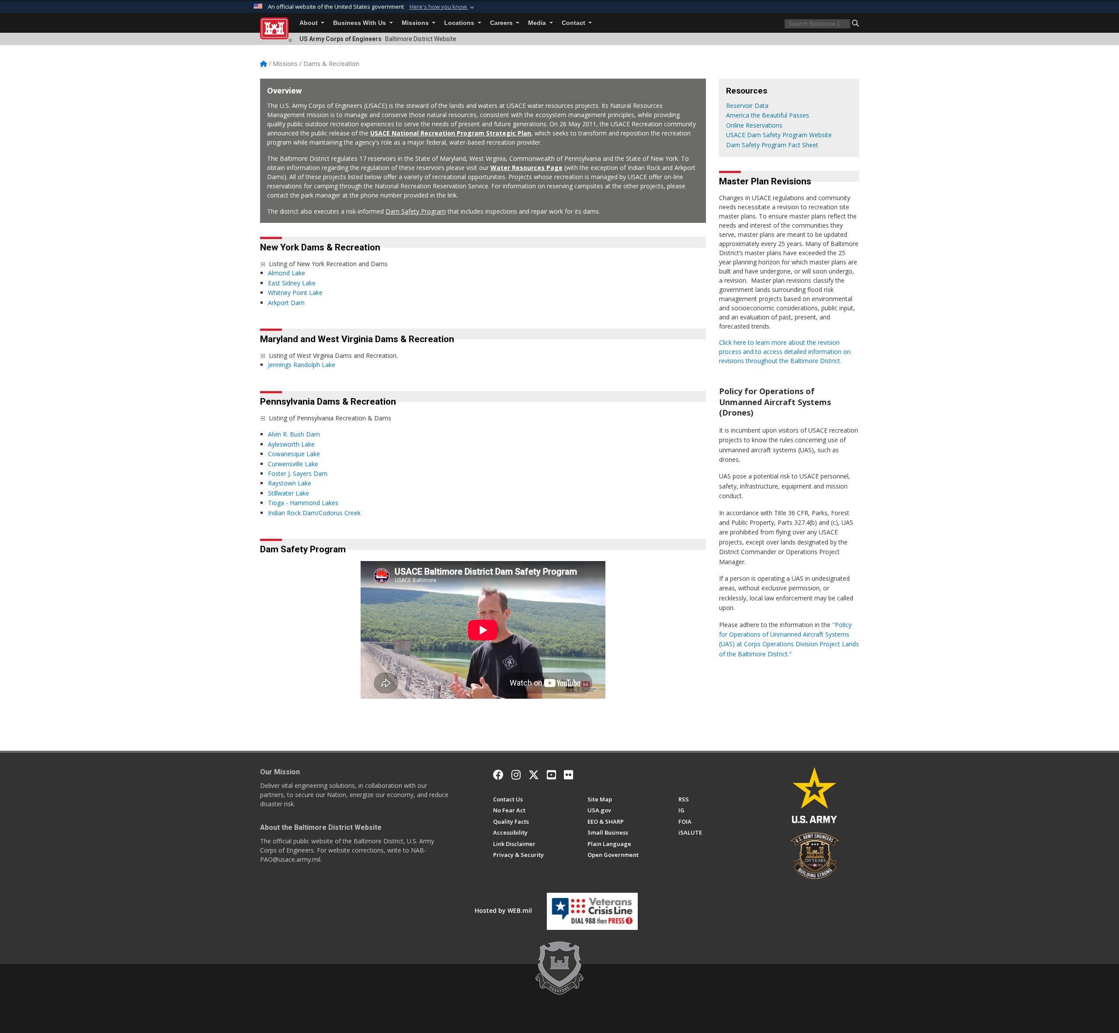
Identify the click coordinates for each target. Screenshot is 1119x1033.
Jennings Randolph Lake (301, 365)
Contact (574, 23)
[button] (443, 7)
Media (538, 23)
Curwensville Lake (293, 464)
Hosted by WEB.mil (503, 910)
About (309, 23)
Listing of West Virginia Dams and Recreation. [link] (333, 355)
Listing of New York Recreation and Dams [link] (328, 264)
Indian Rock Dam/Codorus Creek (315, 513)
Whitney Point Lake (295, 292)
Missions (416, 23)
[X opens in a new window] (533, 775)
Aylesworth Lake (291, 444)
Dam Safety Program (416, 211)
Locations (460, 23)
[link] (262, 264)
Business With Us (360, 23)
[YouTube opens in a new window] (551, 775)
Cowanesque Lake (294, 454)
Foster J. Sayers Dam (297, 473)
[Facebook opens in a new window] (498, 775)
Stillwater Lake (288, 493)
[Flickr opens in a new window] (568, 775)
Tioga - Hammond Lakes (303, 503)
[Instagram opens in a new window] (516, 775)
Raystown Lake (289, 483)
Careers (502, 23)
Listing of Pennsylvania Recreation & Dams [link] (330, 418)
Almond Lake (287, 273)
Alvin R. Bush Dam (294, 434)
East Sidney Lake (292, 283)
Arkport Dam (286, 302)
